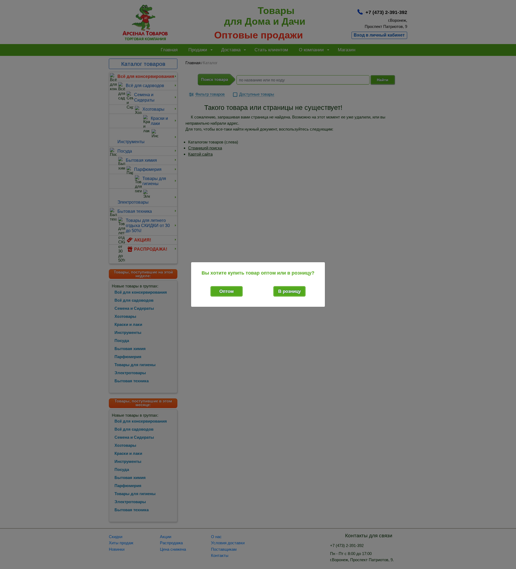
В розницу (289, 291)
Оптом (226, 291)
